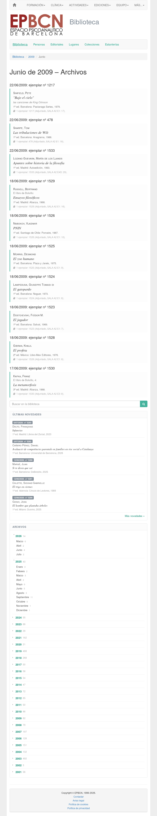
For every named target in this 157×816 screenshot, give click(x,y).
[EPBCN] (14, 5)
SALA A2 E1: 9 (55, 267)
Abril (18, 545)
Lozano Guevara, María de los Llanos (37, 158)
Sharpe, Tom (21, 128)
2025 (19, 561)
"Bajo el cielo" (23, 97)
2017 (19, 664)
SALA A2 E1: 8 (55, 359)
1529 (31, 206)
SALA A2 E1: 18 (54, 141)
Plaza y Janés (41, 263)
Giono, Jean (19, 501)
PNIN (17, 228)
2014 (19, 684)
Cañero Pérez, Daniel (25, 445)
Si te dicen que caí (22, 468)
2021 (19, 637)
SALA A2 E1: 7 (55, 328)
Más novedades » (135, 516)
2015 (19, 678)
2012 (19, 698)
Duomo (31, 509)
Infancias (17, 430)
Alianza (33, 202)
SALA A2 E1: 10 (55, 237)
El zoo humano (23, 258)
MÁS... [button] (138, 5)
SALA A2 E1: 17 (55, 110)
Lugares (74, 44)
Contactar (79, 796)
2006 (19, 738)
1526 (31, 237)
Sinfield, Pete (22, 93)
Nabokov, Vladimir (25, 223)
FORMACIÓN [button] (35, 5)
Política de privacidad (78, 808)
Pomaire (46, 232)
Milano (22, 509)
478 (31, 141)
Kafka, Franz (21, 376)
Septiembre (22, 597)
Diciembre (21, 610)
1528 (31, 359)
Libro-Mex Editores (40, 355)
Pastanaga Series (43, 106)
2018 (19, 658)
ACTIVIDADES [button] (78, 5)
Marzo (19, 541)
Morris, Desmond (24, 254)
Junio (19, 550)
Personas (39, 44)
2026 (19, 536)
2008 (19, 725)
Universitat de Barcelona (43, 453)
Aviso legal (78, 800)
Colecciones (92, 44)
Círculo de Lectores (39, 490)
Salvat (36, 324)
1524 (31, 298)
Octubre (20, 601)
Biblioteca (20, 44)
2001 (19, 772)
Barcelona (26, 106)
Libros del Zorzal (36, 434)
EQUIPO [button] (121, 5)
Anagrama (38, 137)
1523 (31, 328)
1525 (31, 267)
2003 (19, 758)
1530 (31, 393)
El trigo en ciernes (22, 486)
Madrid (24, 167)
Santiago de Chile (30, 232)
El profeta (20, 350)
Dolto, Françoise (22, 426)
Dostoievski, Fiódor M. (28, 315)
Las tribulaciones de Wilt (30, 132)
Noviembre (22, 605)
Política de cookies (78, 804)
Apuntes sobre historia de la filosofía (38, 163)
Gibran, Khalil (22, 345)
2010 (19, 711)
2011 (19, 705)
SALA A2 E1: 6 (55, 298)
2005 (19, 745)
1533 (31, 172)
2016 (19, 671)
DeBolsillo (36, 471)
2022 (19, 631)
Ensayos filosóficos (26, 197)
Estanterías (112, 44)
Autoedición (36, 167)
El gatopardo (22, 289)
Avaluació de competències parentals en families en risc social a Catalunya (52, 449)
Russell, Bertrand (25, 189)
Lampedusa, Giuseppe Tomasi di (33, 284)
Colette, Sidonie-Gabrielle (28, 483)
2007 (19, 731)
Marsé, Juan (19, 464)
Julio (18, 554)
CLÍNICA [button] (56, 5)
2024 (19, 617)
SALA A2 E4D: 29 (56, 172)
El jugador (20, 319)
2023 (19, 624)
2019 (19, 651)
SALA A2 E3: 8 (55, 393)
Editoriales (57, 44)
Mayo (19, 584)
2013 (19, 691)
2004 (19, 752)
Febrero (20, 571)
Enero (19, 566)
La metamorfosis (24, 384)
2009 (31, 57)
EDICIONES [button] (101, 5)
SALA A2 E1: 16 (55, 206)
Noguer (37, 293)
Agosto (20, 593)
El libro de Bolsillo (23, 193)
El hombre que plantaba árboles (29, 505)
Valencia (23, 490)
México (24, 355)
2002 (19, 765)
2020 (19, 644)
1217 (31, 110)
